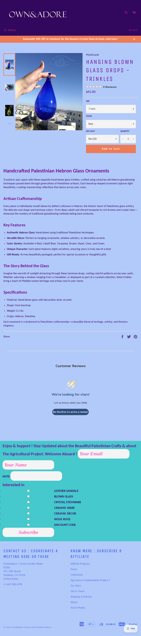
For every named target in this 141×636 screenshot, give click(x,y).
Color (89, 116)
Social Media (77, 607)
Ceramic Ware (64, 508)
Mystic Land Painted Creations (38, 627)
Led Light (90, 131)
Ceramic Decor (65, 513)
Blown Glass (63, 496)
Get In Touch (77, 591)
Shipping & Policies (81, 596)
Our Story (75, 586)
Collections (76, 575)
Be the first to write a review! (70, 412)
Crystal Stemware (67, 502)
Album (74, 602)
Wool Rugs (62, 519)
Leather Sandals (66, 491)
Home (73, 569)
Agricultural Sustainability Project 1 (90, 580)
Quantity (124, 131)
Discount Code (65, 525)
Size (88, 101)
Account (133, 30)
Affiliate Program (80, 564)
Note (6, 476)
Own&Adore (17, 627)
